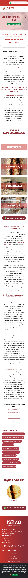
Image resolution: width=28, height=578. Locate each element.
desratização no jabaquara (13, 409)
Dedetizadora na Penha (9, 455)
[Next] (25, 494)
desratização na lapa (14, 420)
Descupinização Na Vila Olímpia (11, 463)
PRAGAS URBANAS (14, 561)
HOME (14, 553)
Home (5, 50)
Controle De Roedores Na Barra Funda (13, 434)
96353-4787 (7, 538)
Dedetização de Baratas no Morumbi (12, 437)
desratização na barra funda (14, 418)
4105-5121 (6, 540)
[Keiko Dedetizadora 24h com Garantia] (8, 8)
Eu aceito (15, 574)
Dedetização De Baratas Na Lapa (11, 441)
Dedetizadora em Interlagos (10, 448)
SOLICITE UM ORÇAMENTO (13, 24)
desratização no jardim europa (14, 412)
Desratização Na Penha (9, 466)
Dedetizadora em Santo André (11, 452)
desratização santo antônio (13, 415)
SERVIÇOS (14, 559)
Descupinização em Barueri (10, 459)
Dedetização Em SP (8, 444)
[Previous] (3, 494)
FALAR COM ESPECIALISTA (19, 3)
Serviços (10, 50)
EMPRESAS (14, 556)
